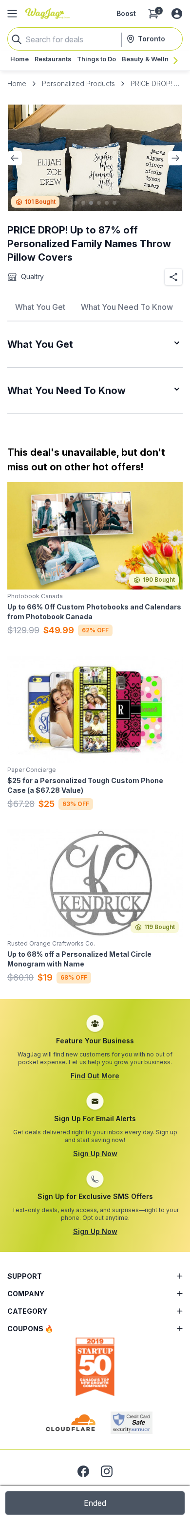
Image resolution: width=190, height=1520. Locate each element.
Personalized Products (78, 83)
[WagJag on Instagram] (107, 1471)
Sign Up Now (95, 1153)
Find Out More (95, 1076)
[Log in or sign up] (177, 13)
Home (16, 83)
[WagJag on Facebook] (83, 1471)
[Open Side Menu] (12, 13)
